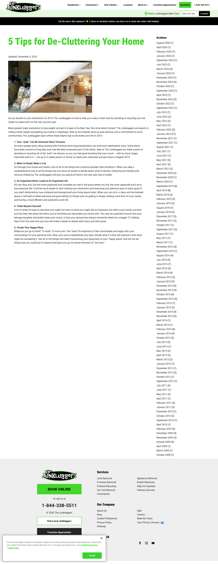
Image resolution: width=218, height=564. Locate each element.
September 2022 (165, 107)
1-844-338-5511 (59, 505)
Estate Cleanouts (146, 482)
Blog (99, 514)
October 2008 (163, 454)
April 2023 (161, 94)
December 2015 (164, 285)
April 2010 (161, 424)
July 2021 (161, 151)
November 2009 (164, 437)
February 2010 (164, 428)
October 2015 (163, 294)
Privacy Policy (104, 522)
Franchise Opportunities (59, 532)
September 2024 (165, 90)
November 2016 (164, 246)
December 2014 (164, 311)
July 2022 (161, 112)
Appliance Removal (147, 478)
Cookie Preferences (89, 545)
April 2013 (161, 355)
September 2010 (165, 420)
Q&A (139, 510)
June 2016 (162, 264)
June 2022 (162, 116)
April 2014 (161, 320)
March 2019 (162, 194)
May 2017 (161, 238)
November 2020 (164, 177)
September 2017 (165, 229)
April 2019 (161, 190)
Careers (141, 514)
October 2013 (163, 337)
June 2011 (162, 389)
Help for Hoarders (146, 486)
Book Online (59, 489)
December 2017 (164, 216)
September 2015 (165, 298)
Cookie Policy (13, 548)
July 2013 (161, 342)
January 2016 (163, 281)
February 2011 (164, 402)
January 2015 (163, 307)
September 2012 (165, 381)
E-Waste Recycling (106, 486)
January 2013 (163, 363)
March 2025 (162, 68)
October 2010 (163, 415)
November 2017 (164, 220)
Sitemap (101, 526)
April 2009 (161, 446)
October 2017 (163, 224)
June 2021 (162, 155)
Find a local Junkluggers (59, 520)
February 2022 (164, 129)
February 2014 (164, 329)
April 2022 (161, 125)
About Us (101, 510)
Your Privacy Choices (148, 522)
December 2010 (164, 411)
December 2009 (164, 433)
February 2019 (164, 198)
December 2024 (164, 77)
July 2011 (161, 385)
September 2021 (165, 142)
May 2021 (161, 160)
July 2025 (161, 64)
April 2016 (161, 268)
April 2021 (161, 164)
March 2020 (162, 181)
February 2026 (164, 51)
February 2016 (164, 277)
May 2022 (161, 120)
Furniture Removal (106, 482)
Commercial (103, 493)
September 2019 (165, 186)
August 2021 (163, 146)
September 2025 (165, 60)
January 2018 (163, 212)
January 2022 (163, 133)
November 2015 (164, 290)
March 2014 (162, 324)
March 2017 (162, 242)
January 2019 (163, 203)
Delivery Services (146, 490)
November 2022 (164, 99)
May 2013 (161, 350)
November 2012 (164, 372)
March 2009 (162, 450)
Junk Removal (104, 478)
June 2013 (162, 346)
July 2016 (161, 259)
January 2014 (163, 333)
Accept (92, 555)
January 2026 (163, 55)
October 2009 (163, 441)
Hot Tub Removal (106, 490)
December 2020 (164, 172)
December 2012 (164, 368)
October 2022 (163, 103)
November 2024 (164, 81)
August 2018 (163, 207)
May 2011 (161, 394)
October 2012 (163, 376)
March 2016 (162, 272)
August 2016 (163, 255)
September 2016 (165, 250)
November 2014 (164, 316)
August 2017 (163, 233)
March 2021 (162, 168)
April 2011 (161, 398)
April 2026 (161, 47)
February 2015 (164, 303)
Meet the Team (145, 518)
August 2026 (163, 42)
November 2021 (164, 138)
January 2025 (163, 73)
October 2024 (163, 86)
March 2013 (162, 359)
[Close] (101, 538)
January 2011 (163, 407)
